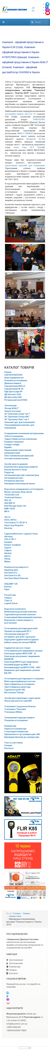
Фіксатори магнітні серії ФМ (18, 701)
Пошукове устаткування (16, 720)
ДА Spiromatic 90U (13, 397)
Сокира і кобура (11, 444)
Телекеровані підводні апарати (19, 717)
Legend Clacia (11, 603)
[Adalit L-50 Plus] (23, 806)
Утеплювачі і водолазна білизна (20, 706)
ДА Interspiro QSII (12, 394)
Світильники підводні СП (16, 634)
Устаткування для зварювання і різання (23, 651)
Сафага (8, 550)
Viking (7, 559)
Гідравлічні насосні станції (17, 648)
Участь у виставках (13, 743)
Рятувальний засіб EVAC (16, 400)
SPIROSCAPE (39, 119)
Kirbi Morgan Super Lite (15, 506)
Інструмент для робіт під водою (19, 637)
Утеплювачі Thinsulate (15, 709)
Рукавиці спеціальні (14, 442)
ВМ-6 (6, 511)
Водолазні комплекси (15, 609)
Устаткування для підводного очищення (24, 678)
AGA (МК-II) (9, 503)
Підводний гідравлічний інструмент (21, 639)
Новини (7, 372)
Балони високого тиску (15, 469)
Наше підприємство (14, 378)
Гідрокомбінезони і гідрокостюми (21, 534)
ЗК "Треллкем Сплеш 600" (16, 417)
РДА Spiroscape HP (13, 391)
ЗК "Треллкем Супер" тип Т (17, 414)
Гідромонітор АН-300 (14, 690)
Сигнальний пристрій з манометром (21, 475)
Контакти (8, 748)
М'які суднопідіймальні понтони (19, 681)
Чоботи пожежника (13, 436)
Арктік (7, 556)
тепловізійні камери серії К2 (18, 114)
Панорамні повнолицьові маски (19, 483)
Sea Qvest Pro (10, 573)
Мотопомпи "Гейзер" (14, 692)
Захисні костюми (12, 411)
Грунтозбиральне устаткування (19, 684)
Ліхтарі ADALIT (11, 408)
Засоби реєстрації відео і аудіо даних (22, 698)
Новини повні (15, 916)
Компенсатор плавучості (16, 567)
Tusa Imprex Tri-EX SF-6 (15, 522)
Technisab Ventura (13, 497)
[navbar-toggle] (3, 22)
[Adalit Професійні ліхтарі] (23, 773)
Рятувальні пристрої (14, 481)
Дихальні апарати (12, 383)
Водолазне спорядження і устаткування (23, 489)
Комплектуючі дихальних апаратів (21, 467)
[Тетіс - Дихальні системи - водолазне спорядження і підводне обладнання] (14, 9)
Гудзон (7, 548)
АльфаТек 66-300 (35, 139)
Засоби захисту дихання (16, 464)
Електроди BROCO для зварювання (21, 662)
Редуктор (9, 472)
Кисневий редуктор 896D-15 (17, 665)
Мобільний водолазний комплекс (20, 612)
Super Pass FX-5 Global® (29, 147)
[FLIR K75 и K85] (23, 829)
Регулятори (10, 595)
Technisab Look (11, 495)
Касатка (8, 528)
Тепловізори (10, 405)
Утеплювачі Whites (13, 712)
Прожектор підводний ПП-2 (17, 631)
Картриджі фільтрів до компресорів (21, 737)
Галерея (8, 745)
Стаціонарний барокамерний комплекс (23, 617)
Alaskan (8, 553)
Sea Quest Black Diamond (16, 578)
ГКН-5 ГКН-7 (10, 539)
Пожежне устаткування (15, 380)
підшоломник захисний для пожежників (25, 165)
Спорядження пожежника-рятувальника (24, 433)
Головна (16, 913)
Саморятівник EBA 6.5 (14, 386)
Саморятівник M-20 (13, 389)
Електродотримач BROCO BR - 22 (20, 653)
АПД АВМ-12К (11, 584)
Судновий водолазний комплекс (20, 614)
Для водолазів (16, 963)
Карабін (8, 447)
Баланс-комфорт (12, 545)
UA (33, 8)
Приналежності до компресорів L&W (22, 734)
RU (33, 11)
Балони (7, 587)
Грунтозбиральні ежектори (17, 687)
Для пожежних (16, 960)
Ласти (7, 517)
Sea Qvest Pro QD (12, 575)
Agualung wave (11, 570)
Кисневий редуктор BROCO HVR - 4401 (22, 667)
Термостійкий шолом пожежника (20, 439)
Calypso (8, 598)
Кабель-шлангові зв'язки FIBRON (20, 642)
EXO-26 (7, 500)
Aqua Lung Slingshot (13, 525)
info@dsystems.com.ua (16, 1024)
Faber (7, 589)
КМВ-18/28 (9, 509)
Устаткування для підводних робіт (21, 628)
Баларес (8, 542)
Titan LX (8, 600)
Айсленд (8, 536)
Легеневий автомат (13, 478)
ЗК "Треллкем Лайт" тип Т (16, 419)
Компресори (10, 726)
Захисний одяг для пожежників (19, 422)
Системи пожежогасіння (16, 458)
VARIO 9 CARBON (25, 133)
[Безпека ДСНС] (25, 885)
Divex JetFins (10, 520)
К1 (35, 114)
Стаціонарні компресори (16, 731)
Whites (7, 561)
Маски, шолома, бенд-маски (18, 492)
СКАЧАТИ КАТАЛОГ (13, 375)
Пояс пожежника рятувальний (18, 456)
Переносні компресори (15, 729)
